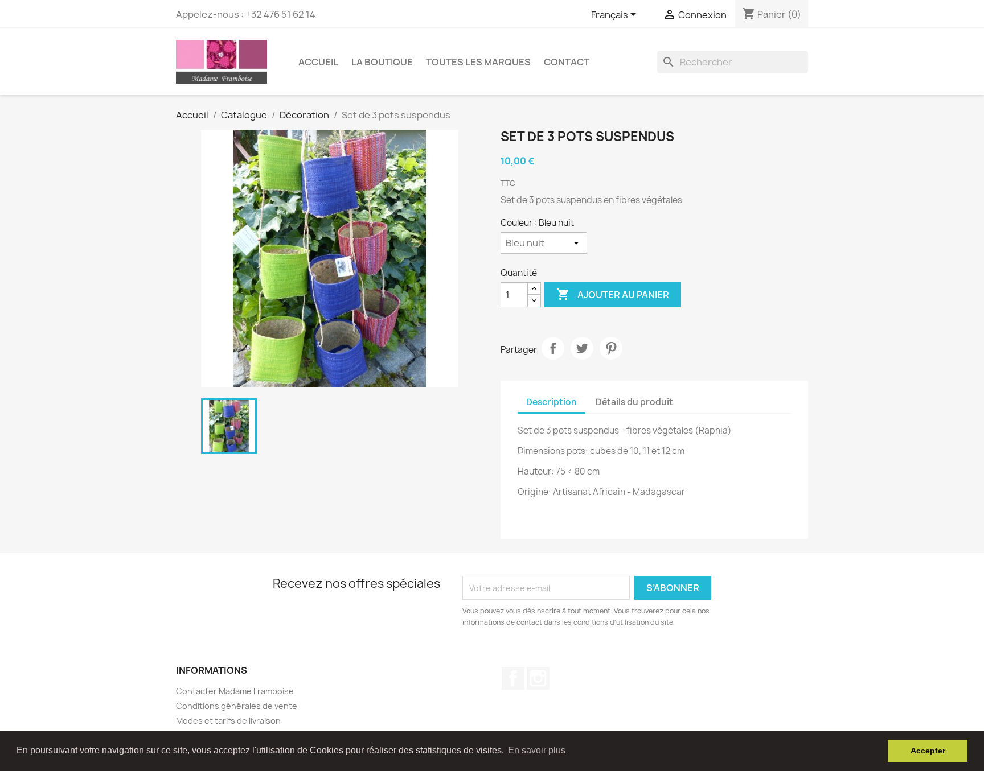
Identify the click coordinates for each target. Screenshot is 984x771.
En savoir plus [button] (536, 750)
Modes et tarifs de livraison (228, 720)
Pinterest (611, 348)
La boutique (382, 62)
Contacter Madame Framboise (235, 691)
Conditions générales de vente (236, 705)
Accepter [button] (928, 750)
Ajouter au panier (612, 294)
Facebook (513, 678)
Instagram (538, 678)
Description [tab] (551, 402)
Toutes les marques (478, 62)
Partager (553, 348)
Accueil (318, 62)
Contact (566, 62)
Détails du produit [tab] (634, 402)
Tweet (582, 348)
